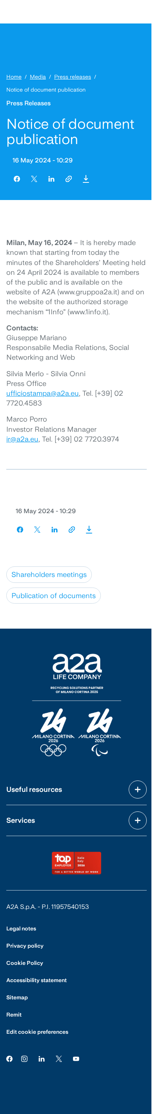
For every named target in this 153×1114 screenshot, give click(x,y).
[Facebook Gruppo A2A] (9, 1058)
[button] (86, 179)
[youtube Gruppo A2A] (76, 1058)
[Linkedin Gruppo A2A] (41, 1058)
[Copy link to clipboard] (68, 178)
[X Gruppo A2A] (59, 1058)
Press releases (72, 77)
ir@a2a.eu (22, 439)
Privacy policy (25, 946)
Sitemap (17, 997)
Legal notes (21, 928)
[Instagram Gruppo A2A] (24, 1058)
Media (38, 77)
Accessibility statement (36, 980)
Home (14, 77)
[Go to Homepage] (77, 705)
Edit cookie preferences (37, 1032)
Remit (14, 1014)
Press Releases (28, 103)
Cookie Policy (24, 963)
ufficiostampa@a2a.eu (42, 393)
